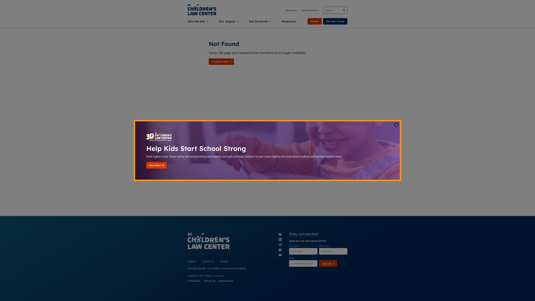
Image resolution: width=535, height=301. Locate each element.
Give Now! (155, 165)
